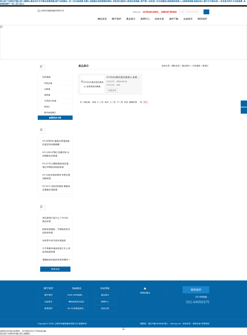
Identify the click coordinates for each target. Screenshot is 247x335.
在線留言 (188, 19)
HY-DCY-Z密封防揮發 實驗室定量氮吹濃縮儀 (56, 188)
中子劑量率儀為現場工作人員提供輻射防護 (56, 250)
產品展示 (130, 19)
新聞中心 (145, 19)
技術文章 (159, 19)
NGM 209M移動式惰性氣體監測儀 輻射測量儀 (77, 295)
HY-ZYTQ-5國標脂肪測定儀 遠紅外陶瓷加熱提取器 (55, 165)
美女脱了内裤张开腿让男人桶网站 (15, 333)
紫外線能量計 (50, 112)
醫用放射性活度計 (77, 301)
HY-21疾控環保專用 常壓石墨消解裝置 (56, 177)
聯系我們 (202, 19)
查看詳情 (112, 90)
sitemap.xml (175, 323)
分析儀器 (46, 77)
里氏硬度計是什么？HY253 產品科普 (55, 219)
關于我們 (116, 19)
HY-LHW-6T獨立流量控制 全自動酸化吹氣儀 (55, 154)
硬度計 (47, 107)
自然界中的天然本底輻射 (54, 240)
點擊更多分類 (55, 118)
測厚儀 (47, 95)
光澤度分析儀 (50, 101)
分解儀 (47, 89)
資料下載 (173, 19)
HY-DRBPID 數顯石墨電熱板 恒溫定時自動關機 (56, 143)
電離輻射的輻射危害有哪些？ (56, 259)
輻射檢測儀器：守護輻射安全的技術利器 (56, 231)
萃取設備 (48, 83)
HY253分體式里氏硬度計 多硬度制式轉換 (123, 77)
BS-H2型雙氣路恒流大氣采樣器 (77, 308)
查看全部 (55, 269)
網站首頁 (102, 19)
